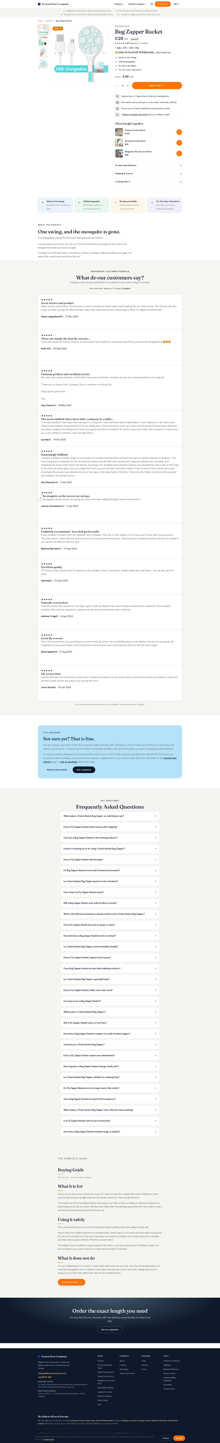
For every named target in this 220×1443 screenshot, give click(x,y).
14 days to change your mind (134, 114)
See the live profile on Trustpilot (132, 704)
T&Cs (175, 4)
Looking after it (122, 181)
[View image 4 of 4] (43, 64)
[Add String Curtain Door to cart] (179, 143)
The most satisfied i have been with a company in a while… (77, 419)
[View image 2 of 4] (43, 41)
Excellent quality (51, 567)
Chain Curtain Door (135, 130)
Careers (144, 1365)
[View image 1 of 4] (43, 30)
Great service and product (57, 303)
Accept (179, 1438)
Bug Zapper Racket (106, 1387)
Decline (166, 1438)
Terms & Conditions (171, 1361)
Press (143, 1369)
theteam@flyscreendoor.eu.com (52, 1373)
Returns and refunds (57, 769)
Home (40, 21)
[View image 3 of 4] (43, 53)
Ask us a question (110, 1329)
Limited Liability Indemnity (169, 1379)
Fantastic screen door (54, 602)
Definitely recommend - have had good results (70, 531)
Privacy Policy (169, 1373)
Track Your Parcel (127, 1373)
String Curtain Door (135, 141)
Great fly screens (52, 638)
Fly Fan (101, 1361)
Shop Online (162, 4)
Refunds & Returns (171, 1369)
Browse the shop (70, 1282)
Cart (99, 1404)
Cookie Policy (169, 1389)
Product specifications (125, 165)
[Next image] (104, 53)
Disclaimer (167, 1385)
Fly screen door (51, 673)
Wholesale (124, 1369)
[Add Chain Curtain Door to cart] (179, 132)
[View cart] (151, 4)
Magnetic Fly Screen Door (138, 151)
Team (143, 1361)
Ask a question (84, 769)
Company (118, 4)
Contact (123, 1365)
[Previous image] (55, 53)
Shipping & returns (124, 173)
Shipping (166, 1365)
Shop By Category (136, 4)
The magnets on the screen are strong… (66, 496)
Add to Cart (155, 85)
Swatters (49, 21)
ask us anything (68, 761)
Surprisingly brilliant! (54, 454)
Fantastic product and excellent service (65, 374)
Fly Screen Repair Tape (105, 1366)
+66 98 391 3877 (45, 1377)
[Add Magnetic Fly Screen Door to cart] (179, 153)
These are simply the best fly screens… (65, 338)
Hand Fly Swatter (105, 1396)
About (122, 1361)
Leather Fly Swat (105, 1392)
